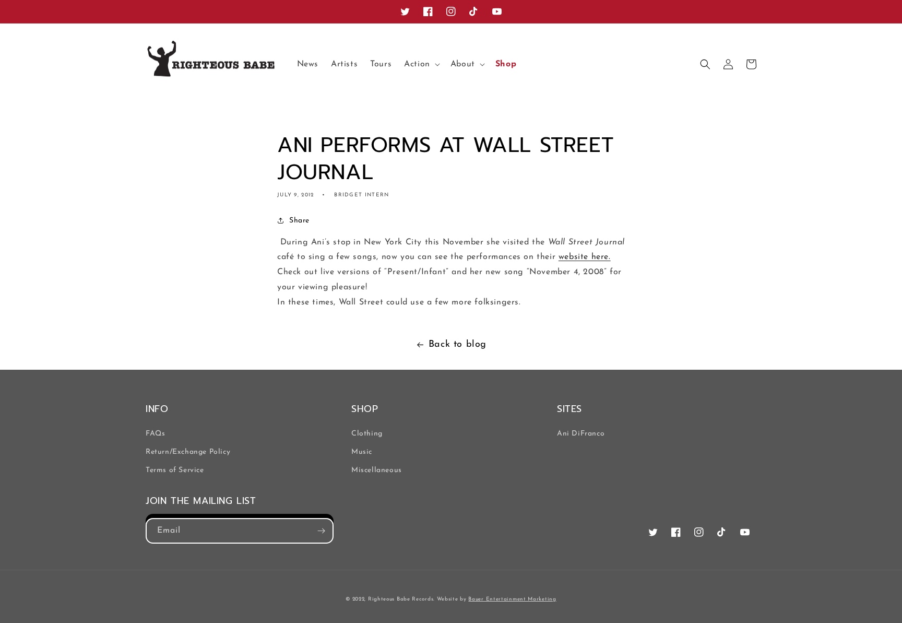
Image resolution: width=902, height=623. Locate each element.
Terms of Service (175, 470)
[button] (421, 64)
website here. (585, 257)
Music (361, 452)
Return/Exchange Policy (188, 452)
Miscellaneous (376, 470)
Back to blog (457, 344)
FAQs (155, 434)
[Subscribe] (321, 531)
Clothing (367, 434)
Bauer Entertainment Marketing (512, 599)
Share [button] (299, 221)
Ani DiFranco (580, 434)
